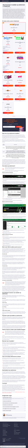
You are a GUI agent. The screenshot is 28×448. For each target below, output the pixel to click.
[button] (14, 116)
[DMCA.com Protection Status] (4, 441)
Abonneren (18, 126)
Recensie (14, 34)
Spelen (8, 52)
